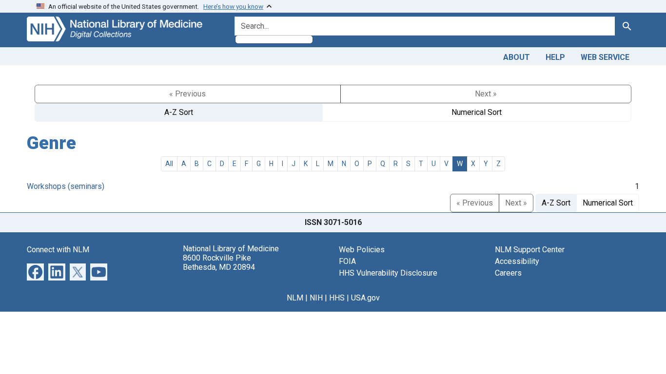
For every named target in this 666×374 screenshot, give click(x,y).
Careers (508, 273)
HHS (337, 297)
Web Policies (362, 249)
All (169, 164)
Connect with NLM (58, 249)
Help (555, 57)
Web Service (605, 57)
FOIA (347, 261)
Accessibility (517, 261)
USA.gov (365, 297)
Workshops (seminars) (65, 186)
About (516, 57)
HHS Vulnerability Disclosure (388, 273)
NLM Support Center (530, 249)
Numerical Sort (476, 112)
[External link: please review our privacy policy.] (35, 271)
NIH (316, 297)
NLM (295, 297)
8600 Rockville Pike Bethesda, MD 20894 (219, 262)
